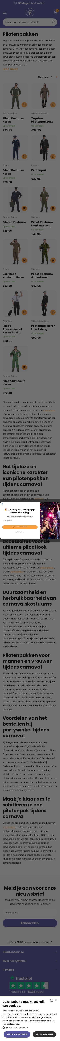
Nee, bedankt (20, 531)
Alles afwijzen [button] (44, 1034)
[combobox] (51, 1000)
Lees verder (26, 1023)
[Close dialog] (2, 504)
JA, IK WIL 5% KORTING (20, 527)
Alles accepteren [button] (17, 1034)
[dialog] (30, 1018)
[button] (30, 1028)
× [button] (56, 1000)
